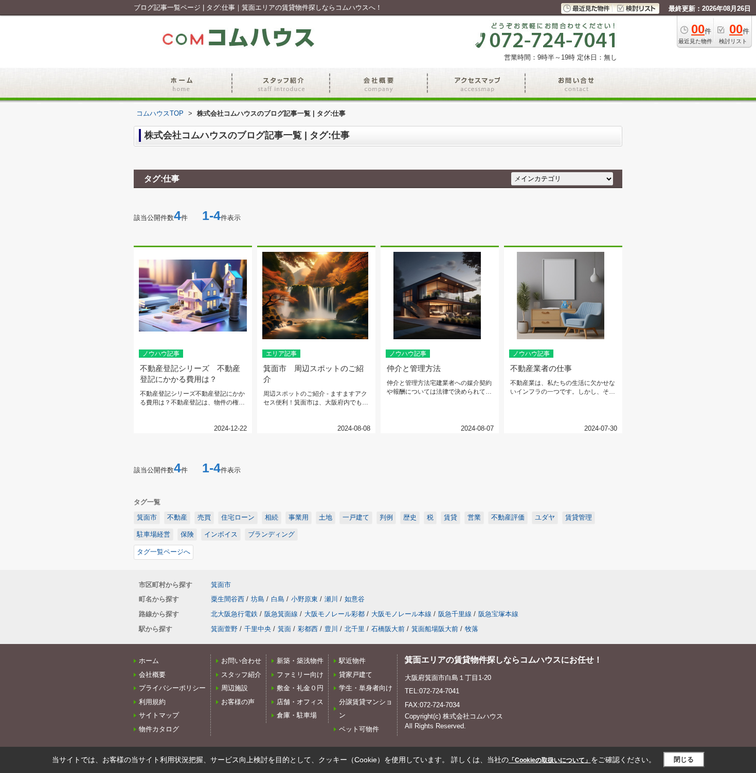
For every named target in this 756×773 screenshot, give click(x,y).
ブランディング (271, 534)
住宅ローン (238, 517)
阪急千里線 (455, 614)
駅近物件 (352, 661)
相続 (271, 517)
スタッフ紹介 (241, 674)
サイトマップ (159, 715)
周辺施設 (234, 688)
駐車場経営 (153, 534)
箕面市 (147, 517)
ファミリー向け (300, 674)
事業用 (299, 517)
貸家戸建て (355, 674)
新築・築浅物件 (300, 661)
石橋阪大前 (388, 629)
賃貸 (450, 517)
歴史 (410, 517)
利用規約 (152, 702)
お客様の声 (238, 702)
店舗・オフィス (300, 702)
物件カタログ (159, 729)
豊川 (331, 629)
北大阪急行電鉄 (234, 614)
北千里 (355, 629)
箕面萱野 (224, 629)
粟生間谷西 (227, 599)
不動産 (177, 517)
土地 (325, 517)
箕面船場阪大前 (434, 629)
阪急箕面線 (281, 614)
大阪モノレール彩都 (334, 614)
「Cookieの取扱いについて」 (550, 760)
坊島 (257, 599)
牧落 (471, 629)
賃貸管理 (578, 517)
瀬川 (331, 599)
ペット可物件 (359, 729)
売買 (204, 517)
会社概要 (152, 674)
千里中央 (257, 629)
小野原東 (304, 599)
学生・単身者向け (365, 688)
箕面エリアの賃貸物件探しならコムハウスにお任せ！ (503, 659)
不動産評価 (508, 517)
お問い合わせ (241, 661)
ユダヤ (545, 517)
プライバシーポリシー (172, 688)
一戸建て (356, 517)
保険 (187, 534)
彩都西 (308, 629)
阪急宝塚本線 (498, 614)
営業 (474, 517)
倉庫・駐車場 (297, 715)
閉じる (684, 759)
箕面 (284, 629)
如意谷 (355, 599)
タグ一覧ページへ (163, 552)
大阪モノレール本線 (401, 614)
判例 (386, 517)
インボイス (221, 534)
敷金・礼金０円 (300, 688)
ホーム (149, 661)
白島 (277, 599)
